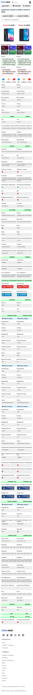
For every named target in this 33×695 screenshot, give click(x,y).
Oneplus (4, 668)
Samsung (4, 678)
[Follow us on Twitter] (7, 635)
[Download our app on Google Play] (19, 635)
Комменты (8, 82)
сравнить (27, 6)
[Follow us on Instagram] (15, 635)
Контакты (22, 686)
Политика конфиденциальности (10, 686)
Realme (4, 675)
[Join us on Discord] (23, 635)
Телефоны (17, 6)
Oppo (3, 670)
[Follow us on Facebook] (3, 635)
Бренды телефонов (7, 660)
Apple (3, 663)
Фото (3, 82)
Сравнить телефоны (8, 645)
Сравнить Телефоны (8, 655)
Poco (3, 673)
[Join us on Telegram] (11, 635)
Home (3, 642)
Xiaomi (4, 680)
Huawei (4, 665)
